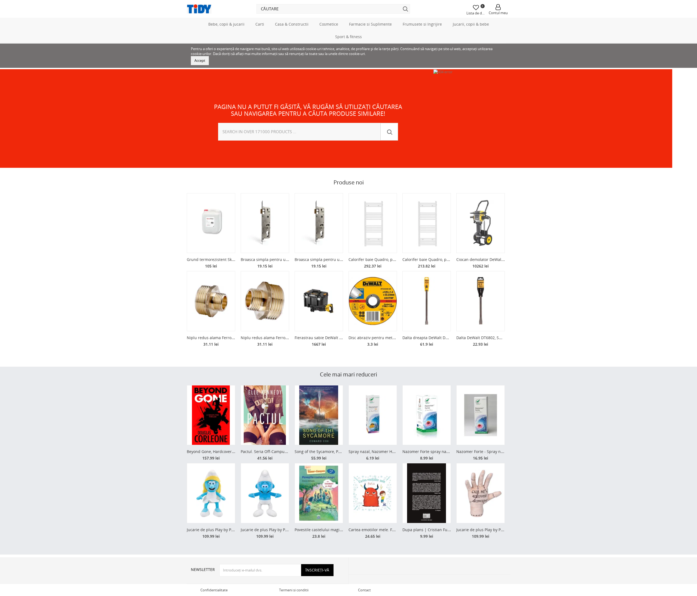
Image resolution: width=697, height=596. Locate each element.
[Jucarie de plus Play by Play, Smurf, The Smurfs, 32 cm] (265, 493)
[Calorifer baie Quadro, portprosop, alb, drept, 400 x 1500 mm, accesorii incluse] (426, 223)
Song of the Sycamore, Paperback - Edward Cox (337, 451)
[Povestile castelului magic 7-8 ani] (319, 493)
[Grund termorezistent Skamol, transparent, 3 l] (211, 223)
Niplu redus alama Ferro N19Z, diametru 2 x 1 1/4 (286, 337)
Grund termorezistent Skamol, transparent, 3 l (229, 259)
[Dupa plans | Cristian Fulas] (426, 493)
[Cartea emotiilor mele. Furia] (372, 493)
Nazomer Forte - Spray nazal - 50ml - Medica (496, 451)
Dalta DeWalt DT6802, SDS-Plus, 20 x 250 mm (497, 337)
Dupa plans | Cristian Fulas (427, 529)
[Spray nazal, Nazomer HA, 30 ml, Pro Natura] (372, 415)
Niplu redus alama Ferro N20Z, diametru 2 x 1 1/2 (232, 337)
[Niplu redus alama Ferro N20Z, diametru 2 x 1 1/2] (211, 301)
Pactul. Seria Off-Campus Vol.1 (268, 451)
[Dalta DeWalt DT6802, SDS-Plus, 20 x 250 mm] (480, 301)
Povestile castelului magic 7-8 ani (325, 529)
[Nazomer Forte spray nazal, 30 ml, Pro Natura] (426, 415)
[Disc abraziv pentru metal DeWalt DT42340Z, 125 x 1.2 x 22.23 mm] (372, 301)
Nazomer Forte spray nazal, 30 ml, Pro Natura (443, 451)
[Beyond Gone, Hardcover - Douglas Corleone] (211, 415)
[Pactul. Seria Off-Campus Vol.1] (265, 415)
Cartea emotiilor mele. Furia (373, 529)
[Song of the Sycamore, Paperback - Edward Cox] (319, 415)
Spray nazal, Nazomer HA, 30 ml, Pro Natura (388, 451)
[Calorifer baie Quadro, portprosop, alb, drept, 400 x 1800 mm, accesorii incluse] (372, 223)
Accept (199, 60)
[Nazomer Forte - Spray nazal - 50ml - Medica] (480, 415)
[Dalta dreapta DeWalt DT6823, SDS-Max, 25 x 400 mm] (426, 301)
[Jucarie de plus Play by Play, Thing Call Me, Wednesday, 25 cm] (480, 493)
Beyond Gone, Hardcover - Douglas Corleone (227, 451)
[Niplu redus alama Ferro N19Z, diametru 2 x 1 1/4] (265, 301)
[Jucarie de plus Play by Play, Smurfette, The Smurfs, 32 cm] (211, 493)
